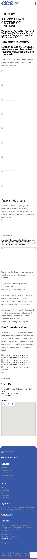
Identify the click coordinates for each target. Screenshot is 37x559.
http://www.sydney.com (19, 289)
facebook (4, 400)
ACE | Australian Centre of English (22, 553)
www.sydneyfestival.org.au (18, 322)
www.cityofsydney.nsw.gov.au (19, 304)
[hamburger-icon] (34, 3)
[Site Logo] (9, 3)
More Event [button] (5, 379)
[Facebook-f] (2, 543)
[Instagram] (6, 543)
